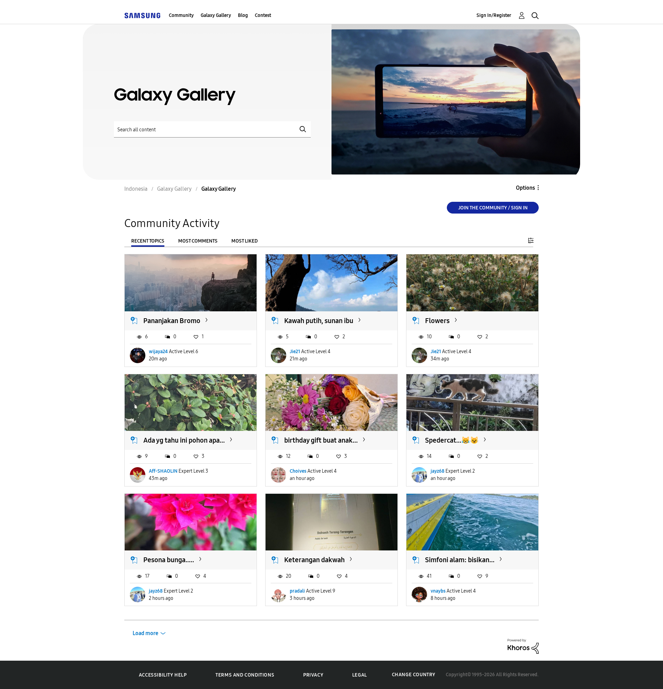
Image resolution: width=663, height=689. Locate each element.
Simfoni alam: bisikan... (459, 560)
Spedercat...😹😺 (452, 440)
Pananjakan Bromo (171, 321)
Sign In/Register (494, 15)
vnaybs (438, 591)
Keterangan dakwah (314, 560)
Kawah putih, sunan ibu (318, 321)
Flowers (437, 321)
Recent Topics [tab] (147, 241)
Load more (145, 633)
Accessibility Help (163, 675)
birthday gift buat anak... (321, 440)
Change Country (413, 675)
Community (181, 15)
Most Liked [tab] (244, 241)
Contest (263, 15)
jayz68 (437, 471)
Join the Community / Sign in (493, 208)
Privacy (313, 675)
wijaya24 (158, 352)
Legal (359, 675)
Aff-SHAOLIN (163, 471)
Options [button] (525, 188)
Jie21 (295, 352)
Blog (243, 15)
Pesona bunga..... (168, 560)
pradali (297, 591)
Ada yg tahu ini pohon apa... (184, 440)
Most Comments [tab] (198, 241)
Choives (298, 471)
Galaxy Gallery (216, 15)
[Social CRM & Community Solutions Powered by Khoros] (523, 646)
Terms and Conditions (244, 675)
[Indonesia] (142, 15)
